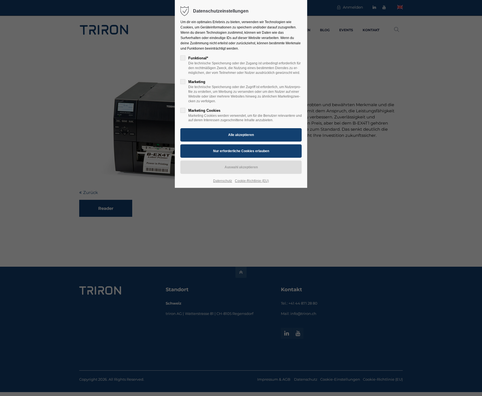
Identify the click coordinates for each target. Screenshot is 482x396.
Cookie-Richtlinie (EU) (252, 181)
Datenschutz (222, 181)
